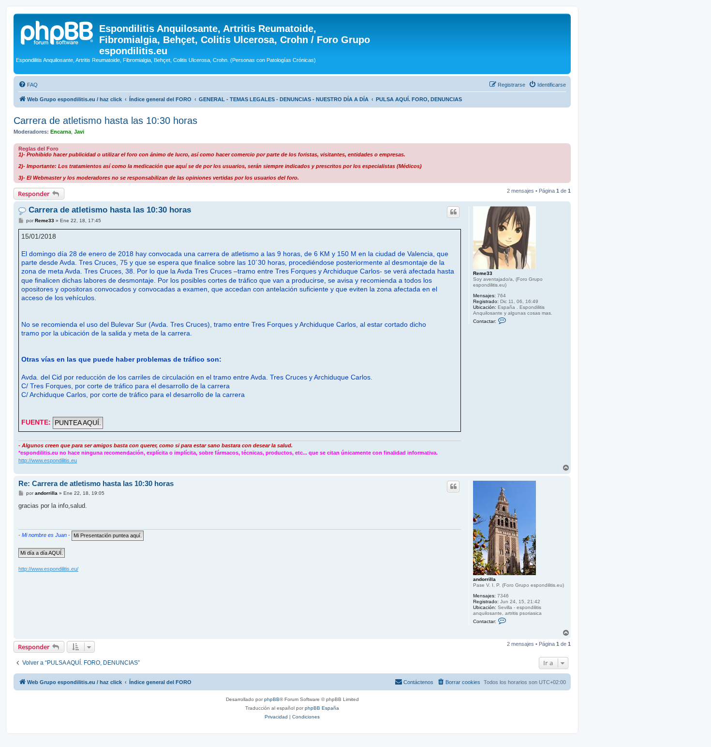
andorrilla (484, 579)
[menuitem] (28, 85)
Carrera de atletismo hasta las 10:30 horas (105, 120)
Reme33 (482, 273)
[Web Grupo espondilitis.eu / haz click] (57, 31)
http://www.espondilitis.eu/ (48, 569)
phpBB (272, 699)
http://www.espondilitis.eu (47, 460)
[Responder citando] (453, 212)
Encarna (60, 132)
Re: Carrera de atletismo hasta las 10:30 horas (96, 483)
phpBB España (322, 708)
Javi (79, 132)
